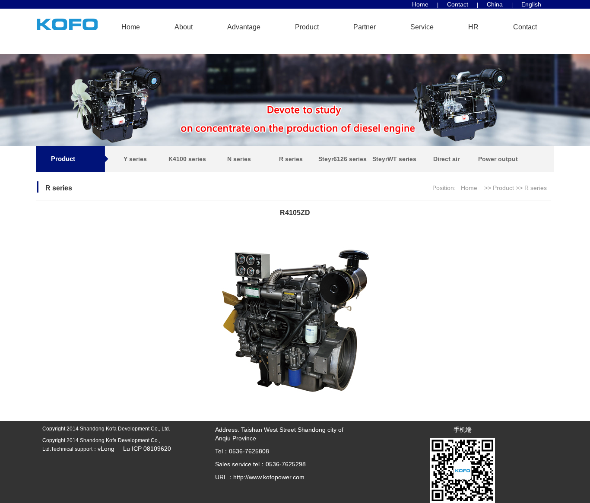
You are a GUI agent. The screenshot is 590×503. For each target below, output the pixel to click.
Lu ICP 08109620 (143, 448)
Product (307, 27)
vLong (107, 448)
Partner (364, 27)
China (495, 4)
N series (239, 158)
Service (422, 27)
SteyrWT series (394, 158)
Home (420, 4)
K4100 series (187, 158)
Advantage (243, 27)
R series (291, 158)
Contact (457, 4)
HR (473, 27)
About (183, 27)
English (531, 4)
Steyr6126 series (342, 158)
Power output (498, 158)
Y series (135, 158)
